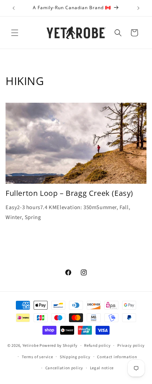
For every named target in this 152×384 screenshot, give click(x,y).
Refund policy (97, 345)
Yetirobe (31, 345)
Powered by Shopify (58, 345)
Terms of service (37, 357)
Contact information (117, 357)
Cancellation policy (64, 368)
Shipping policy (75, 357)
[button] (15, 33)
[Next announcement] (138, 8)
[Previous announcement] (14, 8)
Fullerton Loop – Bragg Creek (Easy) (69, 193)
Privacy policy (131, 345)
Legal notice (102, 368)
